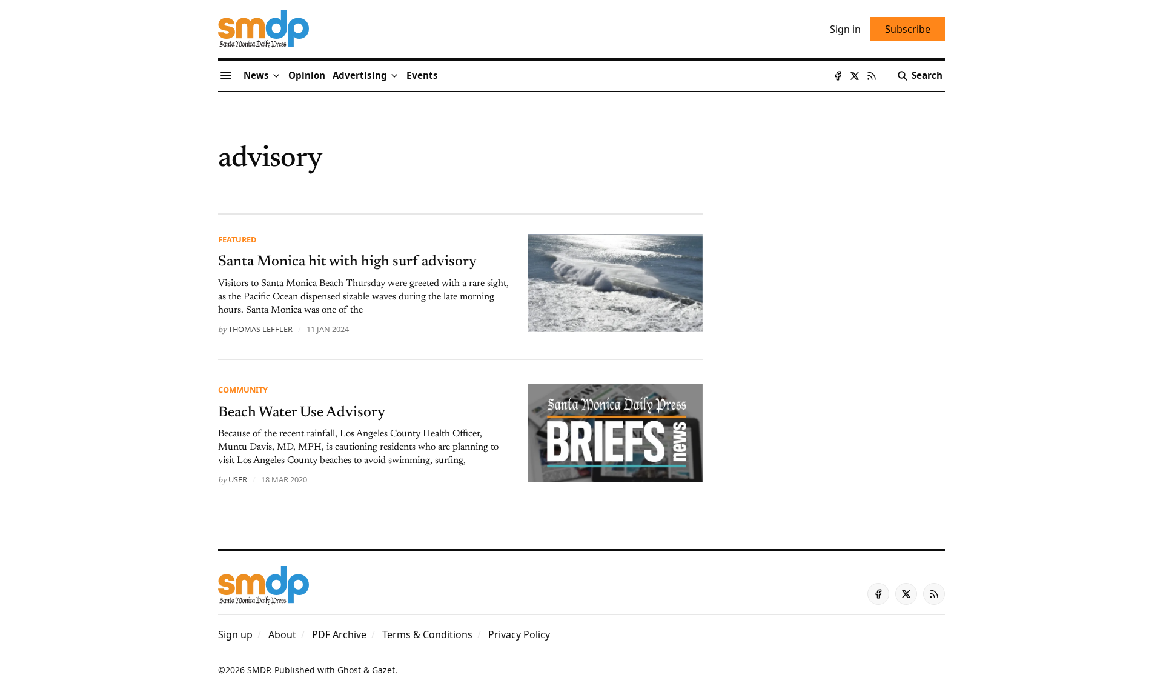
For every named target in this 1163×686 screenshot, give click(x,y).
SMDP (258, 670)
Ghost (349, 670)
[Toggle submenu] (276, 76)
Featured (237, 239)
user (237, 479)
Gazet (383, 670)
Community (243, 389)
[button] (360, 76)
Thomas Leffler (260, 329)
